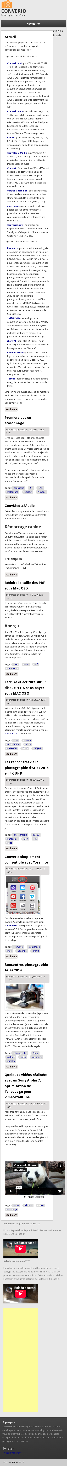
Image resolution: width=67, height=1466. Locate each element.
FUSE (25, 748)
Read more (11, 409)
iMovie (36, 951)
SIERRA (27, 740)
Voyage (41, 492)
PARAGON (12, 748)
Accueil (10, 37)
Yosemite (22, 951)
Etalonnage (12, 492)
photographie (20, 835)
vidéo (23, 1057)
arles (9, 843)
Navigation (33, 23)
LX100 (36, 835)
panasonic (19, 488)
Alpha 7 (10, 1057)
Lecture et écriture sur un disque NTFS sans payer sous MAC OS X (26, 687)
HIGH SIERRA (13, 744)
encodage (37, 1057)
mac (16, 664)
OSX (26, 664)
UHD (26, 839)
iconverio (18, 947)
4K (35, 839)
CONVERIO (13, 11)
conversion (34, 947)
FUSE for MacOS (13, 733)
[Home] (6, 7)
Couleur (28, 492)
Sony (35, 1053)
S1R (41, 488)
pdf (36, 664)
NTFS (28, 744)
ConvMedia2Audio (20, 506)
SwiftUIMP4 (13, 318)
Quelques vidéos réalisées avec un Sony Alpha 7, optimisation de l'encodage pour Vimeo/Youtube (26, 1086)
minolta (11, 1061)
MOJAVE (37, 748)
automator (12, 668)
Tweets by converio (12, 1452)
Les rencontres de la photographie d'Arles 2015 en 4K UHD (27, 767)
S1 (31, 488)
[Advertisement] (20, 1360)
